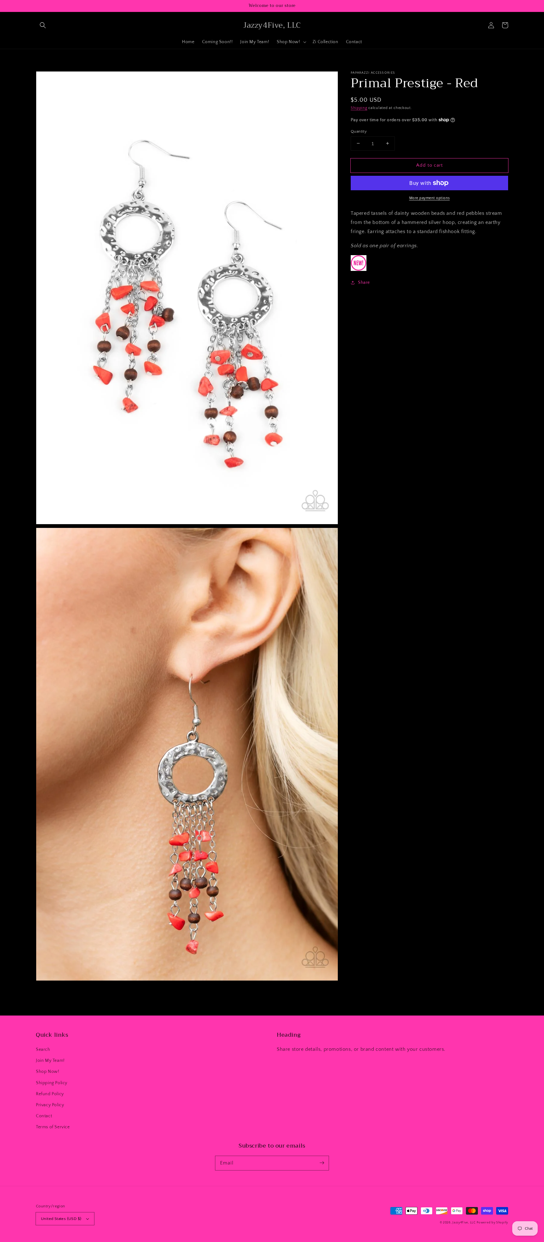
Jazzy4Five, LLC (464, 1222)
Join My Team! (50, 1060)
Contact (44, 1116)
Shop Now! (47, 1071)
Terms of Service (53, 1127)
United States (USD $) (61, 1218)
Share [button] (364, 282)
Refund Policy (50, 1093)
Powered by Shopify (492, 1222)
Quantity (359, 131)
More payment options (429, 198)
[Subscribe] (322, 1163)
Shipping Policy (51, 1082)
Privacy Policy (50, 1104)
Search (43, 1049)
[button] (43, 25)
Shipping (359, 108)
